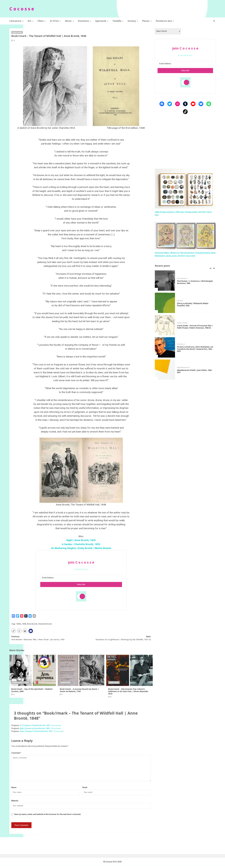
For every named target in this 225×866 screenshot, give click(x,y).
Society (132, 20)
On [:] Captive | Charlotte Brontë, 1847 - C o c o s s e (40, 725)
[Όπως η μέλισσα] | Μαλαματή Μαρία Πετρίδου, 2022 (192, 282)
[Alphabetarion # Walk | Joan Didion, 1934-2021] (165, 347)
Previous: (37, 638)
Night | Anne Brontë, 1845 (81, 540)
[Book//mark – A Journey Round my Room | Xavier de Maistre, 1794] (81, 670)
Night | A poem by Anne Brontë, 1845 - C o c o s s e (40, 728)
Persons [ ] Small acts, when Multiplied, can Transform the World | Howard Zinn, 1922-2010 (195, 326)
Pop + (179, 369)
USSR (27, 682)
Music (68, 20)
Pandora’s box (164, 20)
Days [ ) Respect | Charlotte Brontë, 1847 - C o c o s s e (41, 731)
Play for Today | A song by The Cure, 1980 (194, 371)
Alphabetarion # (183, 345)
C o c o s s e (21, 9)
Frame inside (182, 301)
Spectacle (100, 20)
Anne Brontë (32, 624)
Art (29, 20)
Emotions (83, 20)
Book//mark (17, 32)
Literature (15, 20)
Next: (123, 638)
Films (41, 20)
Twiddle (117, 20)
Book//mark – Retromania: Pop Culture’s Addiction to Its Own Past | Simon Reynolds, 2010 (128, 691)
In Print (54, 20)
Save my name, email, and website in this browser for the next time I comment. (47, 814)
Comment (16, 753)
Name (13, 787)
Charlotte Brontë (45, 624)
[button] (214, 21)
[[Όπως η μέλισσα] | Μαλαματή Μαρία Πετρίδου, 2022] (165, 280)
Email (84, 787)
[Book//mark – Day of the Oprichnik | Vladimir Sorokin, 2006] (32, 670)
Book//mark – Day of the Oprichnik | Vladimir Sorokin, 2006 (32, 690)
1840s (18, 624)
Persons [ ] (181, 322)
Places (145, 20)
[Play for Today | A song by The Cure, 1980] (165, 370)
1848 (24, 624)
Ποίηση (180, 278)
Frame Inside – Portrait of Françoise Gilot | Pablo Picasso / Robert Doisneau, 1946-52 (195, 304)
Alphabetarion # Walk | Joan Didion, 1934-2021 (194, 349)
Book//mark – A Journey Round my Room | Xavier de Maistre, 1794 (79, 690)
